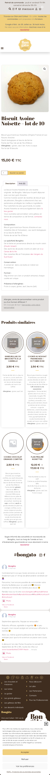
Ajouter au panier (17, 173)
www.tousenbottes (9, 649)
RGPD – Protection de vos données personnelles (24, 772)
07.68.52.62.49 (28, 9)
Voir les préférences (25, 766)
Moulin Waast (10, 246)
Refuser (25, 759)
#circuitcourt (44, 594)
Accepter (25, 752)
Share (6, 607)
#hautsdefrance (41, 592)
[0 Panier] (40, 9)
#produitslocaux (25, 594)
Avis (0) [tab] (22, 183)
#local (35, 594)
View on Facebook (8, 605)
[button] (46, 724)
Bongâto (12, 566)
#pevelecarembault (10, 594)
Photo (8, 601)
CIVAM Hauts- (23, 649)
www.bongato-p (28, 592)
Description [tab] (10, 183)
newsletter (25, 30)
